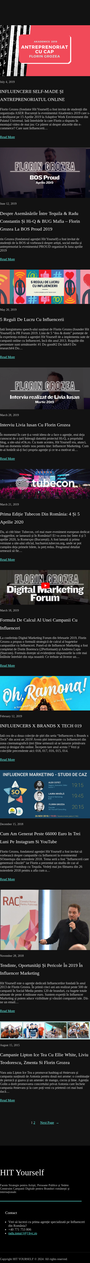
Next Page (49, 1122)
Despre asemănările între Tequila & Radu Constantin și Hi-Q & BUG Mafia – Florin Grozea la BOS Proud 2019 (40, 221)
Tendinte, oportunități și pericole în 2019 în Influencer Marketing (41, 969)
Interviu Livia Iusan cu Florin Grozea (35, 424)
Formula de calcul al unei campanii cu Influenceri (38, 623)
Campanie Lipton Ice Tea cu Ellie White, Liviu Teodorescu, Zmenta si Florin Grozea (44, 1058)
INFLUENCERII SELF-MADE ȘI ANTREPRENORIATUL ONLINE (32, 95)
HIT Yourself (22, 1172)
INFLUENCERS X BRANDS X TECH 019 (41, 725)
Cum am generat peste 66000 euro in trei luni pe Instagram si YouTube (40, 837)
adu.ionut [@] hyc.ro (23, 1233)
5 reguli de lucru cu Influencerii (32, 319)
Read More (7, 137)
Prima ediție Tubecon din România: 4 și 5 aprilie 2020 (40, 517)
